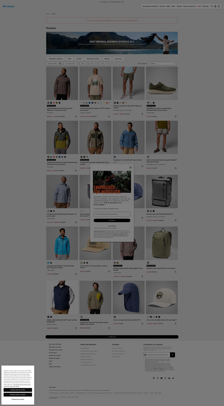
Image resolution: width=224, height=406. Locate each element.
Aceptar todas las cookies (18, 390)
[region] (17, 385)
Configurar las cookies (17, 399)
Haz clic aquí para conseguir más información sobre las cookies (17, 385)
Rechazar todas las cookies (17, 394)
